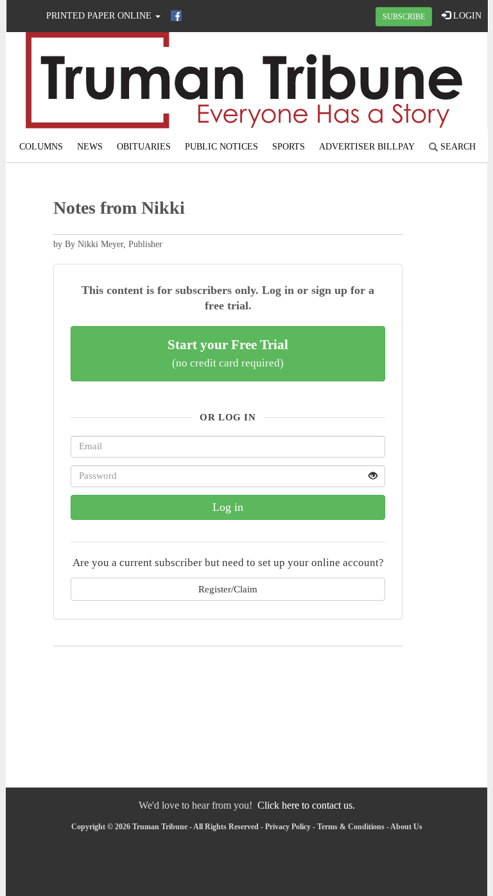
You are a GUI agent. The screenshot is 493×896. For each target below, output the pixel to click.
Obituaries (144, 146)
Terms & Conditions (351, 826)
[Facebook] (176, 15)
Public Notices (221, 146)
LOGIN (466, 16)
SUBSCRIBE (404, 16)
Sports (288, 146)
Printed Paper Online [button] (100, 16)
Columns (41, 146)
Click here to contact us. (306, 805)
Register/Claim (227, 588)
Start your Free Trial (228, 353)
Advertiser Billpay (367, 146)
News (90, 146)
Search (457, 146)
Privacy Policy (288, 826)
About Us (406, 826)
